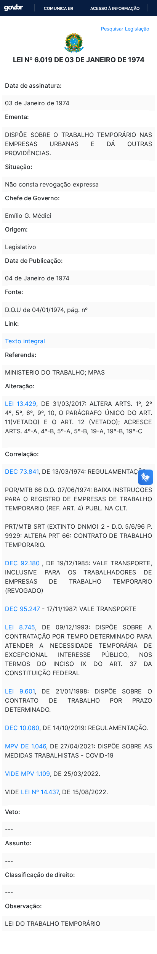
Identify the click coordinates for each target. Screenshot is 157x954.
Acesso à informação (114, 8)
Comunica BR (58, 8)
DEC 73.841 (21, 471)
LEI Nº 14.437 (40, 792)
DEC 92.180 (22, 563)
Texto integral (25, 341)
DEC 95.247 (22, 609)
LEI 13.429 (20, 403)
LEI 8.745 (20, 627)
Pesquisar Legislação (125, 29)
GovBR (13, 7)
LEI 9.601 (20, 691)
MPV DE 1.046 (25, 746)
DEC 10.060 (22, 728)
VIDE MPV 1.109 (27, 773)
